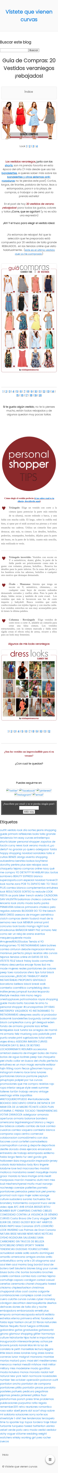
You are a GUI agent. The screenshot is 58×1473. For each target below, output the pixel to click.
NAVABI (21, 1233)
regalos (5, 911)
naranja (47, 1184)
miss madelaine (20, 1368)
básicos (9, 1126)
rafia (35, 1403)
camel (46, 1018)
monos (24, 1372)
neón (25, 1376)
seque (20, 1087)
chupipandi (7, 1291)
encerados (45, 1149)
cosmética (19, 987)
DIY (46, 1007)
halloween (6, 1160)
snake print (15, 1037)
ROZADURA (16, 1237)
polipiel (19, 1080)
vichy (3, 1433)
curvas (22, 1299)
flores (37, 964)
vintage (43, 1091)
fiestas (4, 1326)
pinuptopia (7, 1080)
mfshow (36, 1364)
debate (26, 949)
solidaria (9, 1414)
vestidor (51, 1430)
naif (51, 1372)
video (3, 1207)
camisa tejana (46, 1276)
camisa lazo (28, 1276)
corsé (37, 1295)
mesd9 (26, 1364)
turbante (5, 1426)
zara (17, 884)
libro (36, 1164)
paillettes (31, 1187)
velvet (3, 1430)
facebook (47, 1318)
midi (44, 1364)
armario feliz (49, 930)
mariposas (7, 1180)
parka (45, 903)
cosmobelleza (38, 1141)
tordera (38, 1422)
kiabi (13, 1164)
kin (35, 1345)
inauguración (8, 1341)
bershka (20, 861)
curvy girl (30, 1022)
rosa (3, 1410)
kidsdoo (21, 1164)
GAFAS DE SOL (39, 957)
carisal (41, 1280)
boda (35, 961)
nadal (44, 1372)
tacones (29, 1003)
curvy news (15, 845)
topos (28, 1422)
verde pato (15, 1430)
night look (42, 926)
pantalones (7, 1191)
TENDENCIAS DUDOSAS (13, 1249)
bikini (43, 945)
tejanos (4, 957)
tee (24, 1418)
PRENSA (19, 1110)
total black (47, 972)
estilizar (50, 1064)
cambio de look (35, 1126)
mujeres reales (17, 968)
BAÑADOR (21, 930)
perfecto (18, 953)
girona (4, 1333)
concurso (6, 926)
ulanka (50, 1426)
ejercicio (32, 1149)
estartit (39, 1314)
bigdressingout (24, 1122)
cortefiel (23, 1141)
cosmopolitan (9, 1145)
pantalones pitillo (11, 1387)
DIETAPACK (43, 1103)
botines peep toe (31, 1057)
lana (33, 1072)
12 (44, 391)
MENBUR (28, 922)
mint (46, 1180)
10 (36, 391)
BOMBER (5, 1210)
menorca (6, 1364)
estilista (49, 1314)
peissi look (34, 1191)
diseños (51, 1303)
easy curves (25, 838)
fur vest (28, 1157)
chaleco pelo (47, 907)
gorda (37, 1157)
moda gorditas (40, 1368)
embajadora (8, 1310)
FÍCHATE (34, 1107)
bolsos (30, 861)
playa (28, 953)
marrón (19, 1180)
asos (45, 864)
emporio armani (10, 1314)
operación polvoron (39, 1380)
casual (50, 1280)
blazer (12, 841)
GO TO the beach (45, 911)
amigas (31, 1257)
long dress (37, 1353)
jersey (12, 991)
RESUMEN (26, 1049)
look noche (7, 884)
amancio (43, 1114)
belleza (18, 984)
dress (22, 1149)
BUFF (13, 1210)
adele (18, 1253)
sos (46, 1414)
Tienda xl (34, 941)
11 (40, 391)
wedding (32, 1433)
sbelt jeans (20, 1410)
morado (34, 1372)
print (53, 1034)
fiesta (19, 1157)
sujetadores (30, 1037)
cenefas (5, 1283)
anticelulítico (8, 1260)
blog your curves (46, 1268)
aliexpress (25, 1014)
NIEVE (37, 1233)
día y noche (39, 1307)
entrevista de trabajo (13, 1153)
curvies (31, 1299)
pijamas (5, 1395)
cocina (33, 1291)
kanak (23, 1345)
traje (46, 1422)
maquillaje (42, 1172)
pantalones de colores (41, 968)
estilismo (49, 1153)
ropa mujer (24, 1195)
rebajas (36, 864)
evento (30, 857)
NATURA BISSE (8, 1233)
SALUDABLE (30, 1237)
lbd (44, 964)
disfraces (6, 1307)
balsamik (6, 1018)
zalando (15, 911)
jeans (40, 830)
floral (22, 1326)
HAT (38, 1222)
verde (51, 1203)
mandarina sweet (23, 1172)
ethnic (36, 1318)
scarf (36, 1410)
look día (22, 830)
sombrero (6, 876)
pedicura (28, 1391)
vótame (21, 1433)
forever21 (52, 880)
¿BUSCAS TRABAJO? (27, 976)
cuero (3, 1299)
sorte (39, 1414)
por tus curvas (33, 1080)
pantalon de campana (36, 1383)
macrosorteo (30, 1168)
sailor (9, 1410)
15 (17, 395)
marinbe (48, 1357)
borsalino (36, 1272)
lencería (5, 903)
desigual (41, 1022)
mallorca (6, 1172)
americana (18, 1257)
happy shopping (10, 853)
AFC (16, 1207)
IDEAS (3, 1226)
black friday (23, 961)
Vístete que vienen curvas (21, 1466)
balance (29, 1118)
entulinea (52, 887)
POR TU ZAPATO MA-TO (35, 884)
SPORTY (29, 1245)
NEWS (30, 1233)
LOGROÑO (47, 1226)
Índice (28, 92)
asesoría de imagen (24, 1053)
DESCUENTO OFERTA (24, 1103)
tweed (28, 1426)
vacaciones (7, 976)
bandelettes (9, 173)
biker (22, 895)
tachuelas (39, 1199)
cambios (14, 1276)
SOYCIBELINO (7, 1245)
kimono (50, 949)
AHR (21, 1207)
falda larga (7, 1157)
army (20, 1260)
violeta (39, 895)
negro (38, 995)
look (2, 891)
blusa (3, 1272)
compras (14, 918)
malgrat (24, 1357)
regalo (42, 1403)
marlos (4, 1360)
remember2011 (9, 1406)
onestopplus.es (9, 999)
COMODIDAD (8, 1214)
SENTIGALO (39, 980)
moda (27, 937)
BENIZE (12, 857)
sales (35, 1195)
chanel (29, 1283)
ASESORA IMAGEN (26, 1041)
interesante (24, 1341)
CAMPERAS (23, 1210)
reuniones (32, 1406)
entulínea (6, 1064)
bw (2, 1126)
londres (26, 1353)
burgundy (34, 1018)
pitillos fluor (39, 1395)
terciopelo (48, 1418)
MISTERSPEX (7, 1011)
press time (32, 1399)
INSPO (11, 1226)
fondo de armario (11, 1026)
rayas (41, 999)
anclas (40, 1257)
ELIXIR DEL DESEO (10, 1222)
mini (22, 995)
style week (31, 1087)
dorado (14, 1149)
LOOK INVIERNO (9, 1230)
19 (35, 395)
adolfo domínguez (42, 1253)
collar (17, 1060)
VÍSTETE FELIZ (7, 961)
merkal (16, 1364)
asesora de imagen (27, 914)
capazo (19, 1280)
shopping (42, 857)
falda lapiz (7, 1322)
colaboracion (8, 1137)
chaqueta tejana (11, 868)
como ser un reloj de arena (17, 934)
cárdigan (6, 1303)
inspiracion (38, 949)
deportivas (48, 1145)
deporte (35, 1145)
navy (46, 868)
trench (30, 895)
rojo (51, 1084)
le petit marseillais (22, 1349)
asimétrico (47, 914)
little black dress (10, 1353)
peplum (43, 1076)
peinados (21, 1191)
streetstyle (6, 1418)
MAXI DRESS (7, 914)
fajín (2, 1068)
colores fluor (49, 899)
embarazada (25, 1310)
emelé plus (42, 1310)
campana (6, 1134)
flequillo (14, 1326)
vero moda (30, 1430)
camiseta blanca (44, 1130)
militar (52, 1364)
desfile (4, 1149)
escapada (28, 1314)
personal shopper (28, 841)
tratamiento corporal (26, 1203)
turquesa (18, 1426)
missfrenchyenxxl (15, 1184)
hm (16, 838)
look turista (21, 1030)
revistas (44, 1084)
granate (29, 1026)
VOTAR (4, 1114)
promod (5, 1195)
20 (40, 395)
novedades (49, 1376)
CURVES (5, 1218)
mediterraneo (48, 1360)
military (4, 1368)
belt (11, 1268)
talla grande (48, 834)
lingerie (44, 1164)
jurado (14, 1345)
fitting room (13, 1068)
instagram (6, 1072)
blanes (31, 1268)
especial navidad (34, 880)
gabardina (7, 1330)
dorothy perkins (10, 864)
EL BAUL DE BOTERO (28, 1045)
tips (37, 972)
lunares (41, 1072)
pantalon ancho (10, 1383)
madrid (44, 1168)
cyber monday (45, 1299)
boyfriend (41, 861)
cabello (20, 1126)
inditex (4, 991)
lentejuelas (6, 1030)
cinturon (15, 949)
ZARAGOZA (15, 1114)
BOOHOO (5, 1103)
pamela (42, 1187)
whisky (17, 1437)
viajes (3, 1041)
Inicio (5, 1454)
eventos (40, 934)
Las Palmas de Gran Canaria (37, 1230)
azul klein (5, 1264)
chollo (9, 1060)
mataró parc (18, 1360)
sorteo (32, 830)
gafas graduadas (26, 1330)
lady (30, 1164)
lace (27, 1072)
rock (14, 1195)
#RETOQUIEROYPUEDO (13, 1099)
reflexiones (25, 834)
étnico (11, 1041)
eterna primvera (21, 1318)
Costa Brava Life (20, 1218)
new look (16, 922)
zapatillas (26, 1095)
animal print (41, 922)
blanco (38, 876)
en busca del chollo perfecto (39, 1060)
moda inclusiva (9, 1372)
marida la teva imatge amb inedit (29, 1176)
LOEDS (43, 1107)
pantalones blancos (13, 1076)
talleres (4, 1091)
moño (31, 1184)
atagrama (42, 1260)
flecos (25, 1068)
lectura (39, 1349)
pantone (31, 1076)
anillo (49, 1257)
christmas (38, 1287)
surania (27, 1199)
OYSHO (4, 1237)
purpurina (24, 1403)
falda (53, 849)
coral (14, 1141)
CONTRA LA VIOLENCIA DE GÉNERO (37, 1214)
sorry (32, 1414)
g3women (36, 1068)
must (38, 1184)
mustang (26, 1034)
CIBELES (47, 1210)
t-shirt (17, 1418)
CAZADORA (51, 895)
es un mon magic (23, 1064)
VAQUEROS (21, 1011)
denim (25, 918)
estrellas (5, 1318)
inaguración (27, 1160)
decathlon (19, 1303)
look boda (19, 926)
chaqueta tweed (45, 1283)
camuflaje (6, 1280)
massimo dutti (34, 1180)
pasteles (5, 1391)
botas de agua (9, 1057)
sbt (30, 1410)
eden (51, 1022)
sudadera (15, 1199)
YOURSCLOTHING (38, 1249)
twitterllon (39, 1426)
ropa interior (8, 1087)
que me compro (27, 1084)
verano (33, 1091)
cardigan (30, 1280)
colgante (43, 1291)
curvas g (23, 1145)
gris (44, 1157)
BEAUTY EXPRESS (23, 876)
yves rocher (43, 1437)
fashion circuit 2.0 (25, 1322)
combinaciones (9, 1295)
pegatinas (41, 1391)
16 (22, 395)
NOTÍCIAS (47, 1233)
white (16, 1095)
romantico (45, 1406)
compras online (32, 868)
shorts (9, 165)
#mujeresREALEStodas (14, 941)
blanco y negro (44, 1122)
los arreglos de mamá (43, 1030)
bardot (38, 1264)
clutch (4, 918)
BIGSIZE (38, 1207)
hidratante (16, 1337)
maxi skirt (33, 1360)
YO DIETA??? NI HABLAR (30, 872)
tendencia (6, 838)
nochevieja (7, 1187)
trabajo (23, 1091)
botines (51, 945)
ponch (21, 1399)
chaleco (36, 899)
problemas (47, 1399)
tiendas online (18, 957)
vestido (11, 830)
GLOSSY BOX (28, 1222)
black (27, 984)
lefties (44, 1026)
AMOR (44, 976)
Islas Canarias (24, 1226)
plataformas (8, 1399)
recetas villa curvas (45, 953)
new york (15, 1376)
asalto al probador (44, 1014)
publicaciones (9, 1403)
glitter (37, 1333)
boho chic (14, 1272)
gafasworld (46, 1330)
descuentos (16, 964)
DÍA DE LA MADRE (17, 1107)
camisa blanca (16, 887)
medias (14, 995)
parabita (49, 1387)
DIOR (53, 1218)
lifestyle (4, 995)
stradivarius (7, 930)
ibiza (16, 1160)
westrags (6, 1095)
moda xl (44, 845)
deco (46, 987)
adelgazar (30, 1114)
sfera (31, 972)
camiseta (6, 987)
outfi (55, 1380)
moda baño (33, 903)
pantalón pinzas (33, 1387)
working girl (28, 1437)
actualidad (7, 1253)
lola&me (5, 1168)
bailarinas (23, 899)
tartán (14, 1091)
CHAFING (36, 1210)
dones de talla (21, 1307)
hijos (26, 1337)
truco (44, 1203)
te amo (39, 1003)
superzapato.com (11, 880)
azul (52, 1260)
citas (18, 1291)
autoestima (7, 861)
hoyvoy (48, 1068)
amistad (5, 1053)
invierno (19, 1072)
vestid (42, 1430)
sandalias (39, 853)
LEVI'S (37, 1226)
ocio (35, 1034)
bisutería (20, 1268)
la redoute (38, 891)
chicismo (5, 1287)
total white (45, 1037)
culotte (12, 1299)
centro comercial (32, 1134)
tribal (53, 1422)
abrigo (21, 857)
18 (31, 395)
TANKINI (39, 1245)
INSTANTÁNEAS (9, 980)
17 (26, 395)
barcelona (6, 984)
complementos (36, 887)
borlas (25, 1272)
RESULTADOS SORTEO (19, 891)
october (20, 1380)
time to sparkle (9, 1422)
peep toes (6, 972)
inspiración (43, 1160)
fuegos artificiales (38, 1326)
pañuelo (17, 1391)
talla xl (50, 853)
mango (31, 926)
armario (19, 1118)
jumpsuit (21, 991)
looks (35, 834)
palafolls (44, 1034)
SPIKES (20, 1245)
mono (29, 995)
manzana (36, 1357)
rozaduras (20, 972)
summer (43, 1087)
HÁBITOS (47, 1222)
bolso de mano (47, 1053)
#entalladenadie (38, 1099)
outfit (3, 830)
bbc (47, 872)
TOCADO (30, 1110)
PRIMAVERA (7, 907)
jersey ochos (40, 1341)
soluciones (22, 1414)
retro (22, 1406)
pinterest (26, 1395)
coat (25, 1291)
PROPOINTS (25, 980)
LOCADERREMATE (10, 1049)
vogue (11, 1433)
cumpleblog (34, 987)
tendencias (34, 1418)
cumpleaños (16, 1022)
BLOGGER (27, 911)
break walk (39, 984)
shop (43, 1410)
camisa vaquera (22, 1130)
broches (47, 1272)
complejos (26, 1295)
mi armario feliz (9, 1034)
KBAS (51, 1007)
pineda (15, 1395)
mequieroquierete (11, 937)
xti (29, 957)
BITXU (47, 1207)
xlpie (10, 1207)
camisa (4, 949)
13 (48, 391)
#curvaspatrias (33, 1007)
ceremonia (18, 1283)
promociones (8, 1084)
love (13, 1168)
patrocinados (28, 999)
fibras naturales (46, 1322)
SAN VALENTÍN (8, 899)
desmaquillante (36, 1303)
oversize (19, 1187)
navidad (27, 853)
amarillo (5, 1257)
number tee (7, 1380)
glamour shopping (21, 1333)
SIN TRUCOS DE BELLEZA (30, 1241)
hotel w (34, 1337)
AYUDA (29, 1207)
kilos (30, 1345)
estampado (35, 1153)
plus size (25, 864)
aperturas (6, 1118)
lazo (37, 1026)
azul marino (19, 1264)
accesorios (40, 1049)
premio (50, 1191)
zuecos (4, 1441)
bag (30, 1264)
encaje (29, 964)
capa (17, 1134)
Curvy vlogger (41, 1218)
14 (53, 391)
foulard (34, 918)
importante (47, 1337)
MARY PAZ (34, 930)
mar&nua (6, 953)
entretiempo (42, 838)
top (22, 1422)
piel (43, 1191)
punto (4, 1037)
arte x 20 (29, 1260)
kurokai (32, 991)
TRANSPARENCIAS (46, 1110)
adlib (26, 1253)
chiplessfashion (21, 1287)
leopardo (43, 991)
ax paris (13, 895)
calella (4, 1276)
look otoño (17, 903)
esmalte (40, 1064)
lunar (15, 1357)
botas (54, 872)
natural (4, 1376)
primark (13, 834)
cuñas (4, 857)
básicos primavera (26, 907)
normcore (35, 1376)
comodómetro (27, 1137)
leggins (48, 1349)
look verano (30, 845)
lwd (19, 1168)
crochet (47, 1295)
